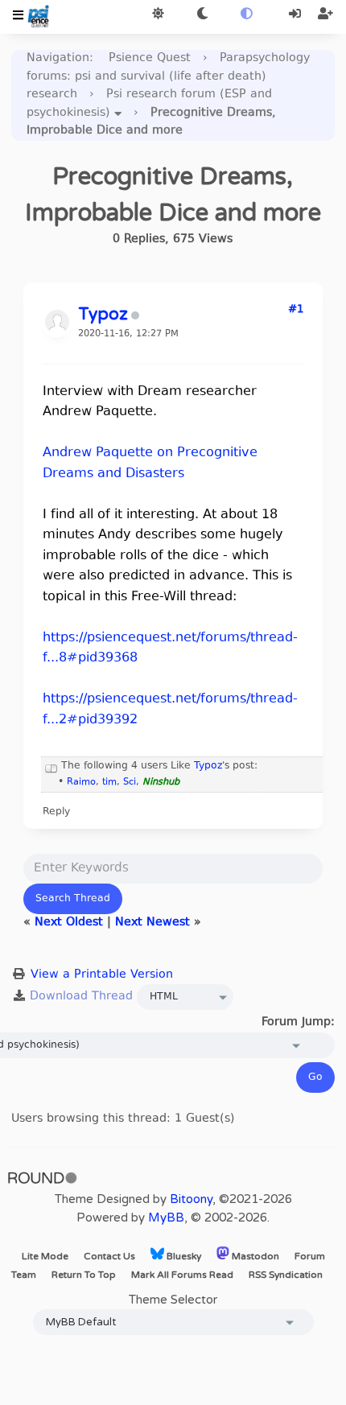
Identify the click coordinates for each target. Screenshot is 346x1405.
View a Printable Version (102, 974)
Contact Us (109, 1256)
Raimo (81, 782)
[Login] (296, 15)
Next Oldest (69, 922)
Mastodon (254, 1256)
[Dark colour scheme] (202, 14)
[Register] (325, 14)
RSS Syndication (286, 1274)
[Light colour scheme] (158, 14)
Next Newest (152, 922)
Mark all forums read (182, 1274)
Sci (129, 782)
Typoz (208, 766)
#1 (295, 310)
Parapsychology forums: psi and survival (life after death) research (168, 76)
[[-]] (51, 766)
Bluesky (182, 1256)
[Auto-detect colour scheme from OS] (247, 14)
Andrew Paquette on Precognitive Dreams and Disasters (150, 463)
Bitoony (191, 1199)
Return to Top (83, 1274)
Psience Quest (150, 58)
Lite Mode (45, 1256)
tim (109, 782)
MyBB (166, 1217)
